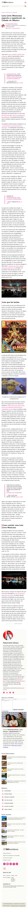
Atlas (16, 875)
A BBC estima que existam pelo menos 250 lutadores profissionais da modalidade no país (13, 407)
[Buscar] (25, 6)
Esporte (15, 12)
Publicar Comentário (18, 709)
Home (3, 12)
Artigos (12, 875)
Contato (12, 878)
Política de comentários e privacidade (11, 855)
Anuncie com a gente (7, 857)
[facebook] (4, 693)
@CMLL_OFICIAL (11, 77)
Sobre (12, 877)
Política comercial (7, 853)
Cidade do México (16, 28)
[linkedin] (7, 693)
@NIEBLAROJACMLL (12, 74)
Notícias (13, 881)
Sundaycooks (22, 905)
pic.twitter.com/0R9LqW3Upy (14, 199)
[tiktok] (17, 864)
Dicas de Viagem (6, 877)
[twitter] (13, 693)
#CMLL (19, 197)
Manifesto (13, 880)
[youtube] (7, 864)
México (9, 28)
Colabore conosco (7, 860)
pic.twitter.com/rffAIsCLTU (13, 78)
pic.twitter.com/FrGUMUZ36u (14, 492)
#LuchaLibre (18, 77)
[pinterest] (14, 864)
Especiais (8, 12)
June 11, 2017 (19, 82)
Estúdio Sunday (14, 905)
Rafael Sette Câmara (12, 24)
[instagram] (10, 693)
